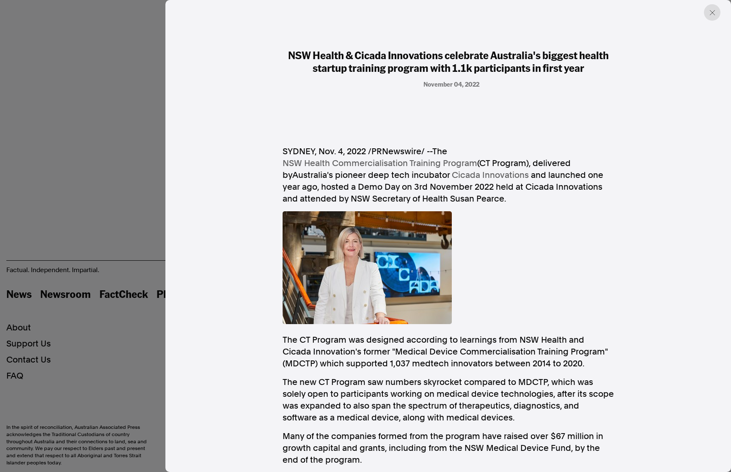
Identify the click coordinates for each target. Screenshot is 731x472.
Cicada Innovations (490, 175)
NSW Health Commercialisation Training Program (380, 163)
